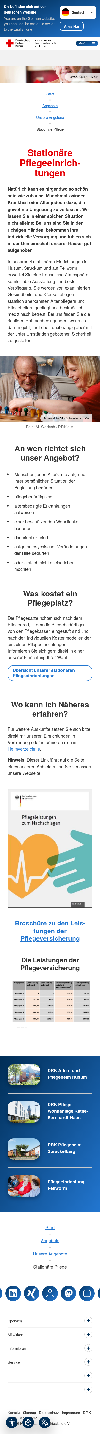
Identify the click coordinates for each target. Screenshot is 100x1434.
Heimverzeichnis (24, 748)
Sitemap (29, 1412)
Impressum (71, 1412)
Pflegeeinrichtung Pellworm (66, 1185)
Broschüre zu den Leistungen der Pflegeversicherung (50, 930)
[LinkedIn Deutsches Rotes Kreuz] (13, 1293)
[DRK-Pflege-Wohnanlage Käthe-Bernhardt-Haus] (24, 1112)
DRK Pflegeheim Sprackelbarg (65, 1148)
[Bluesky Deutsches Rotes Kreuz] (87, 1293)
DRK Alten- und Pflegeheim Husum (67, 1073)
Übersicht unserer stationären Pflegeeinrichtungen (44, 673)
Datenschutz (49, 1412)
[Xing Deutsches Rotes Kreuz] (31, 1293)
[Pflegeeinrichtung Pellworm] (24, 1186)
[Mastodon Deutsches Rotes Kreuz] (68, 1293)
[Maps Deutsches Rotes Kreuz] (50, 1293)
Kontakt (14, 1412)
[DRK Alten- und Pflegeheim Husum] (24, 1074)
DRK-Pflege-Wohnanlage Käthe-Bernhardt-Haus (68, 1111)
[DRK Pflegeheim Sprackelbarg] (24, 1149)
